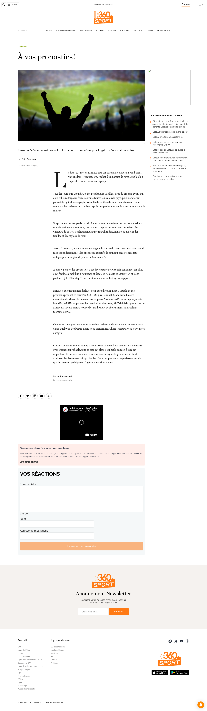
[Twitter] (176, 641)
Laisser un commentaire (81, 546)
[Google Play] (179, 672)
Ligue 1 (20, 682)
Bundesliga (22, 686)
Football (100, 30)
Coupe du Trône (24, 657)
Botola (20, 653)
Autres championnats (26, 689)
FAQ (52, 657)
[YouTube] (181, 641)
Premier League (24, 676)
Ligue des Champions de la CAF (30, 660)
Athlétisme (124, 30)
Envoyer (118, 612)
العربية (200, 5)
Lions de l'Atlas (85, 30)
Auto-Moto (138, 30)
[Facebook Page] (170, 641)
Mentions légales (57, 650)
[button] (200, 704)
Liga (19, 673)
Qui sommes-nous (58, 647)
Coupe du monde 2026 (65, 30)
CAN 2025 (48, 30)
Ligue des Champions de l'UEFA (30, 666)
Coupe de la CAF (24, 663)
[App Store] (160, 672)
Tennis (150, 30)
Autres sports (163, 30)
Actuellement (23, 30)
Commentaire (28, 484)
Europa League (24, 670)
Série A (20, 679)
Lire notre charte (29, 461)
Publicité (54, 653)
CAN (19, 647)
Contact (54, 660)
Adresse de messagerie (34, 530)
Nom (23, 518)
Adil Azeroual (29, 159)
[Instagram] (187, 640)
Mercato (112, 30)
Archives (54, 663)
